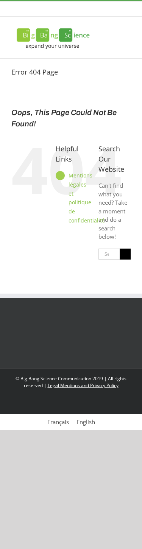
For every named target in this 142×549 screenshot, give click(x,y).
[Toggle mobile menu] (128, 28)
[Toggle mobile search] (114, 28)
